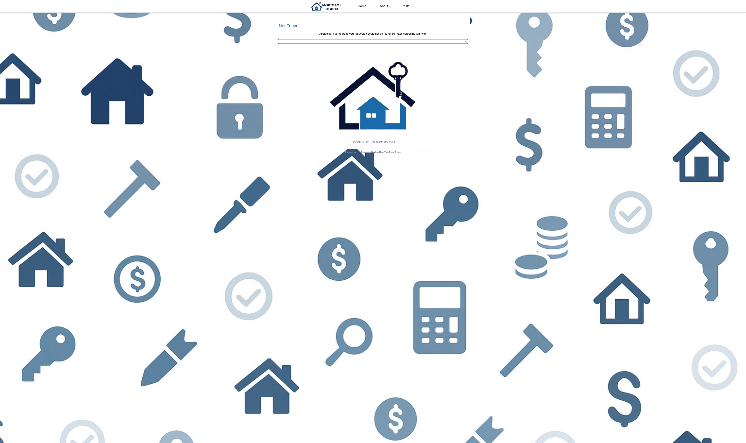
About (384, 6)
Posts (405, 6)
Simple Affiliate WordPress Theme (386, 152)
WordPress (361, 152)
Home (362, 6)
